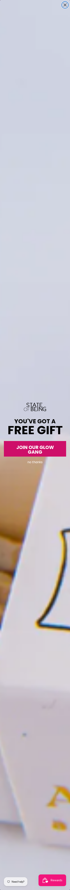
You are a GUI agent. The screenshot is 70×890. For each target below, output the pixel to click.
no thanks (35, 461)
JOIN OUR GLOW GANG (35, 449)
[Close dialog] (65, 5)
